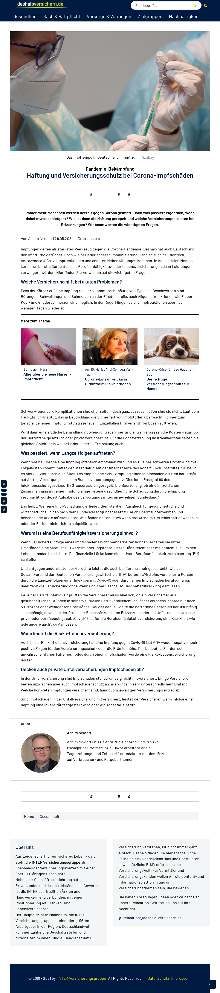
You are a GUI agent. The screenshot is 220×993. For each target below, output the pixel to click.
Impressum (181, 978)
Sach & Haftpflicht (61, 16)
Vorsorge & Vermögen (109, 16)
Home (29, 816)
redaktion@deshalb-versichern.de (152, 917)
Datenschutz (158, 978)
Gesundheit (25, 16)
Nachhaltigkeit (184, 16)
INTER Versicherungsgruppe (82, 978)
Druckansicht (89, 238)
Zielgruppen (150, 16)
